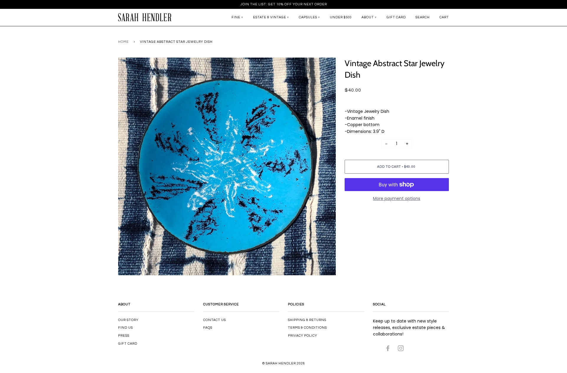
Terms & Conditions (307, 327)
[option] (227, 166)
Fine (236, 17)
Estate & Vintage (269, 17)
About (367, 17)
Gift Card (396, 17)
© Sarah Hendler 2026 (283, 363)
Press (123, 335)
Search (423, 17)
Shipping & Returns (307, 320)
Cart (444, 17)
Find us (125, 327)
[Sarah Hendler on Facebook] (388, 349)
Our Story (128, 320)
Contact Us (214, 320)
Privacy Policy (302, 335)
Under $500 (341, 17)
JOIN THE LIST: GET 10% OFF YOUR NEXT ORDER (283, 4)
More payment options (396, 198)
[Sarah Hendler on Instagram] (401, 349)
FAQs (207, 327)
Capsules (308, 17)
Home (123, 41)
